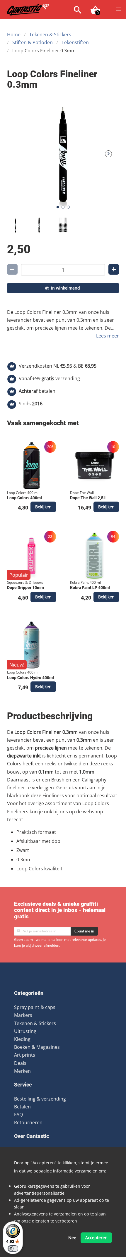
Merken (22, 1071)
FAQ (18, 1114)
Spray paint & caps (34, 1007)
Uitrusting (25, 1031)
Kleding (22, 1039)
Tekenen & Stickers (50, 34)
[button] (118, 9)
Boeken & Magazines (37, 1047)
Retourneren (28, 1122)
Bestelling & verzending (40, 1099)
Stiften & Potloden (32, 42)
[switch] (13, 1248)
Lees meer (107, 336)
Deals (20, 1063)
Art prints (24, 1055)
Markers (23, 1015)
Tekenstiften (75, 42)
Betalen (22, 1106)
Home (14, 34)
